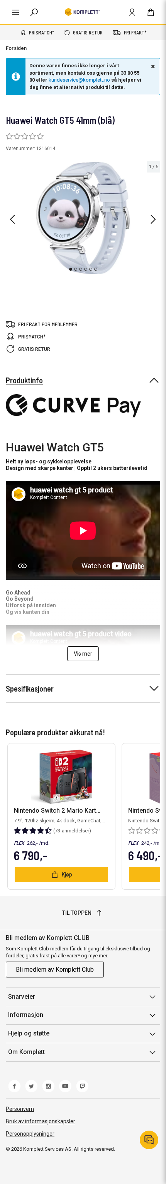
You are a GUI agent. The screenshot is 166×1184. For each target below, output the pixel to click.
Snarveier (21, 996)
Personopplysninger (30, 1134)
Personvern (20, 1109)
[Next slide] (153, 219)
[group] (83, 218)
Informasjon (25, 1014)
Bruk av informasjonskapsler (40, 1121)
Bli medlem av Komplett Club (55, 969)
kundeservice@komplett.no (79, 80)
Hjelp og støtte (28, 1033)
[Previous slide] (12, 219)
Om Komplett (26, 1052)
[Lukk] (152, 66)
